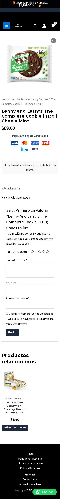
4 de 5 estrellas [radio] (43, 251)
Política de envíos (30, 468)
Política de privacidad (30, 458)
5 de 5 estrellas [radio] (47, 251)
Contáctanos (30, 479)
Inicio (5, 99)
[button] (35, 26)
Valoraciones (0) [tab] (11, 188)
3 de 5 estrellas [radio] (39, 251)
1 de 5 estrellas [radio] (32, 251)
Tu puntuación (17, 251)
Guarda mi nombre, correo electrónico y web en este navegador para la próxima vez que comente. (30, 318)
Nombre (11, 282)
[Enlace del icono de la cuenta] (44, 26)
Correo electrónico (17, 298)
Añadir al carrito (15, 427)
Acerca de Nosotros (30, 483)
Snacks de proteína (19, 99)
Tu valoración (16, 260)
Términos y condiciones (30, 463)
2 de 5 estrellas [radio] (36, 251)
